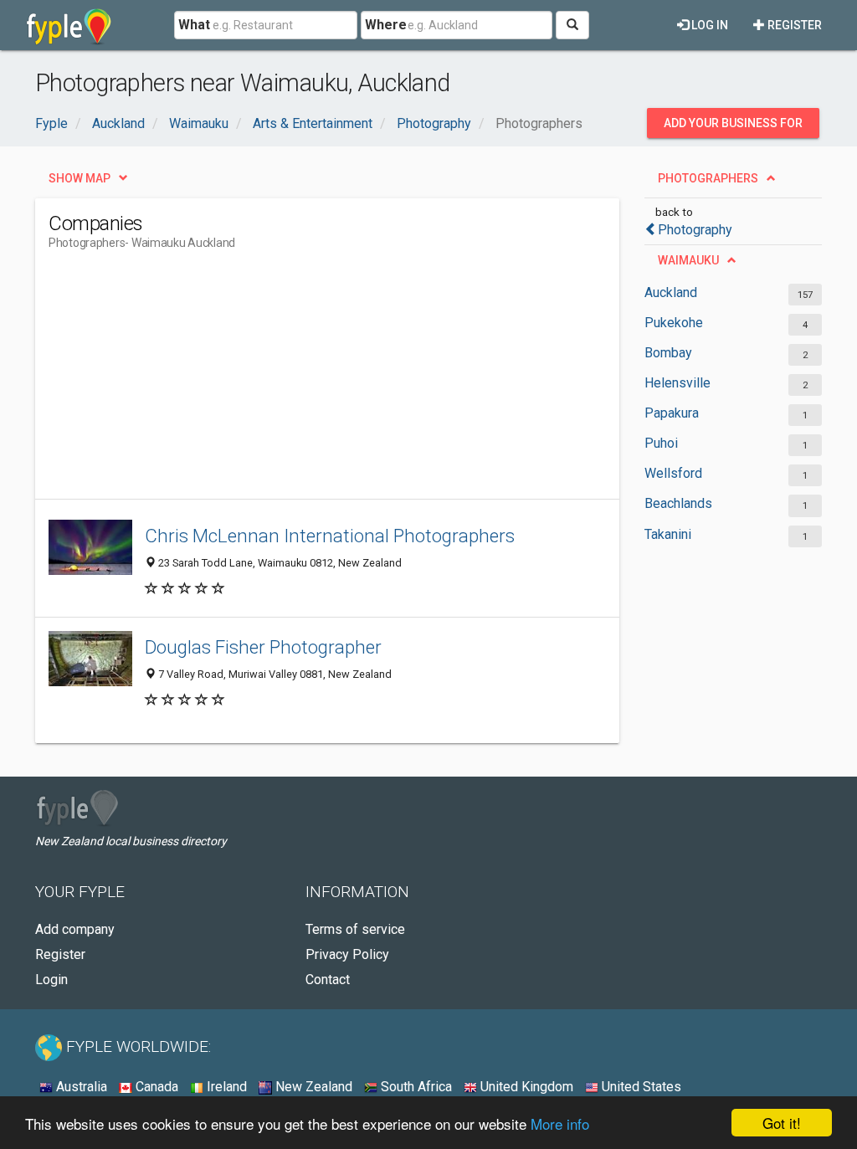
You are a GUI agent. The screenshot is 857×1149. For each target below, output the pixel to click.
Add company (75, 929)
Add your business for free (733, 127)
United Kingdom (525, 1087)
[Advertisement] (353, 381)
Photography (695, 230)
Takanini (667, 534)
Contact (327, 979)
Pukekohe (673, 323)
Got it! (781, 1122)
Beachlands (678, 503)
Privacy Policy (347, 954)
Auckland (670, 292)
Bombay (668, 353)
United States (639, 1087)
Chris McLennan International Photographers (330, 535)
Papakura (671, 413)
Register (793, 25)
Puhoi (661, 443)
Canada (155, 1087)
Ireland (225, 1087)
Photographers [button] (708, 178)
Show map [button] (79, 178)
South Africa (414, 1087)
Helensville (677, 383)
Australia (80, 1087)
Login (51, 979)
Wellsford (673, 473)
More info (560, 1123)
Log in (708, 25)
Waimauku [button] (688, 260)
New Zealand (312, 1087)
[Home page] (69, 25)
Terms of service (355, 929)
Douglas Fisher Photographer (263, 647)
